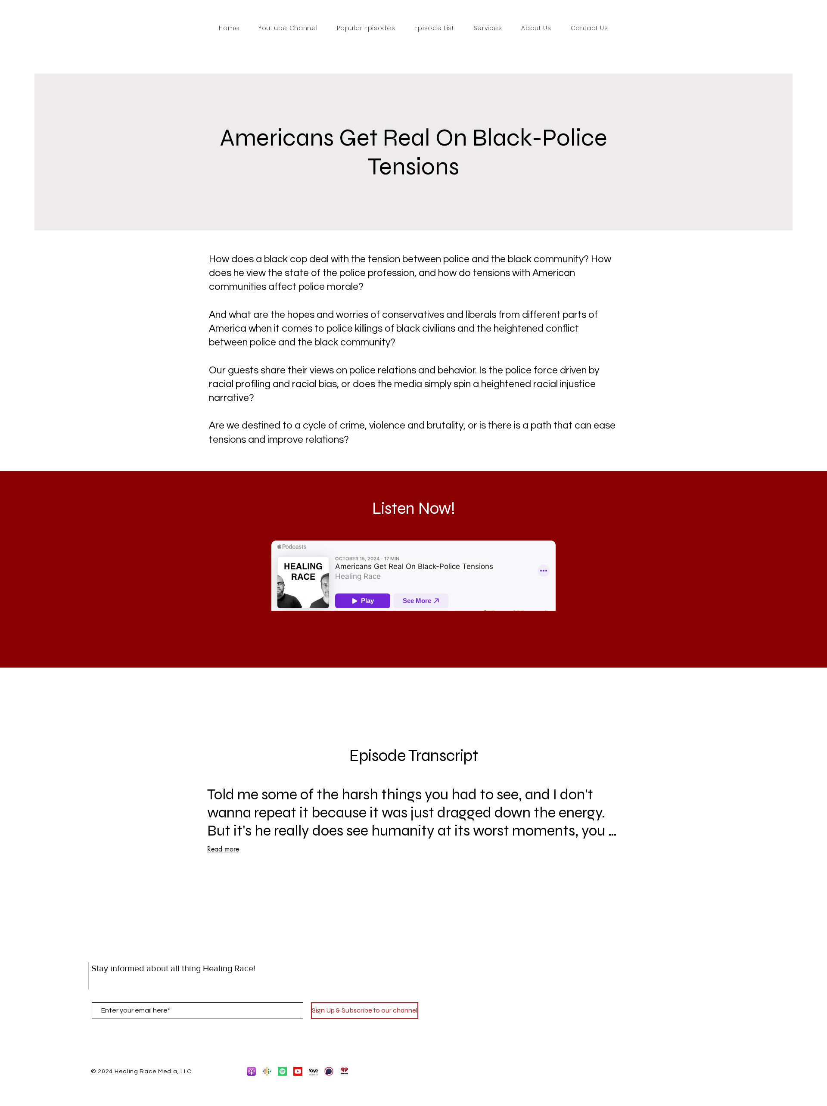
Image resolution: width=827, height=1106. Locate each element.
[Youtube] (297, 1071)
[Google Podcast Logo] (266, 1071)
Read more (223, 849)
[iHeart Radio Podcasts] (344, 1071)
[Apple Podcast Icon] (251, 1071)
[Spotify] (282, 1071)
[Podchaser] (328, 1071)
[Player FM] (313, 1071)
